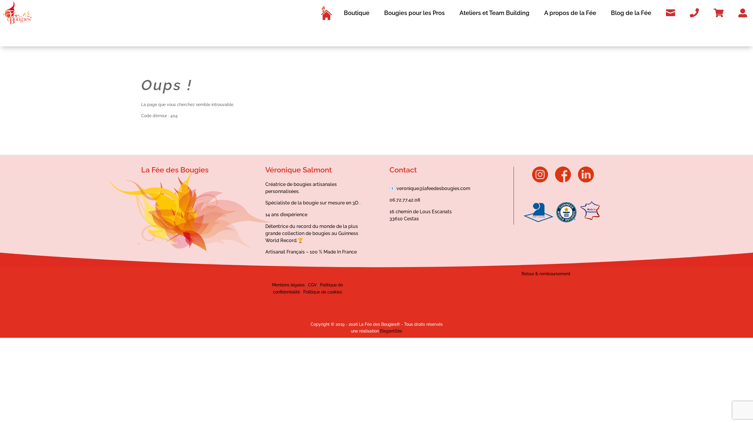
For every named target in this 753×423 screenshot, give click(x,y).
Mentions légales (288, 285)
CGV (312, 285)
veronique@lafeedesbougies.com (433, 188)
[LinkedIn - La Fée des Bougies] (586, 181)
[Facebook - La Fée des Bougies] (566, 181)
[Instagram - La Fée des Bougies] (543, 181)
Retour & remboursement (546, 273)
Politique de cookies (322, 292)
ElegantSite (391, 331)
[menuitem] (326, 13)
